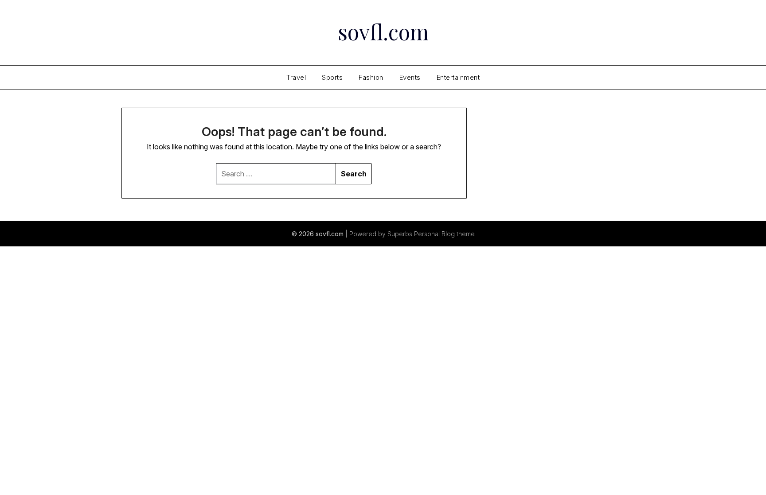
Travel (296, 77)
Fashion (371, 77)
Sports (332, 77)
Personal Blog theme (444, 234)
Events (410, 77)
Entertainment (458, 77)
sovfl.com (383, 31)
